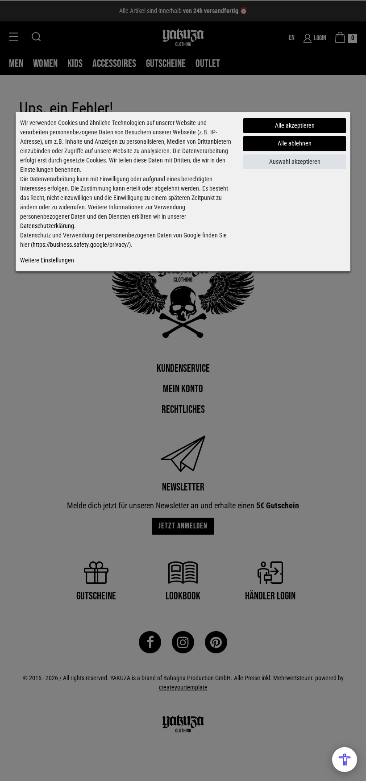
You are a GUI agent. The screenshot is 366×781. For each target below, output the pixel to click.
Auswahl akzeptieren (294, 161)
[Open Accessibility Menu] (344, 759)
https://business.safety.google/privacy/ (81, 244)
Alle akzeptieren (295, 125)
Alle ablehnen (295, 143)
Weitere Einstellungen (47, 260)
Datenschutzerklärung (47, 225)
